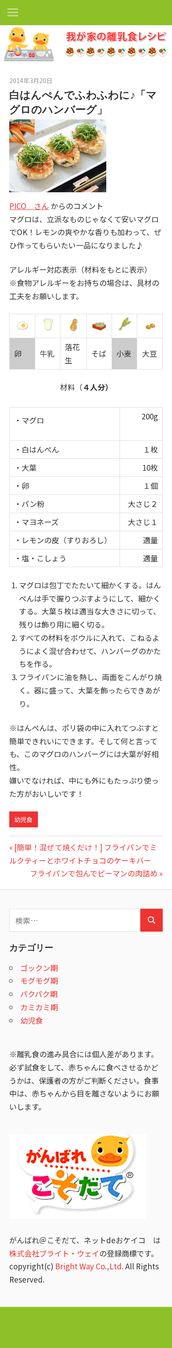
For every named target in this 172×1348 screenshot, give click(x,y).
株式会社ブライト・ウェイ (54, 1253)
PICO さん (29, 205)
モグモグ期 (39, 980)
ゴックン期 (39, 967)
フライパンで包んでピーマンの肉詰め (93, 873)
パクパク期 (38, 993)
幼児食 (23, 819)
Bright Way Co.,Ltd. (89, 1266)
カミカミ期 (39, 1007)
